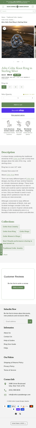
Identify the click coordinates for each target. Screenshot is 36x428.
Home (3, 17)
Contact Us (8, 336)
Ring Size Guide (10, 344)
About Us (7, 333)
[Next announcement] (32, 2)
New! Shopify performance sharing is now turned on (17, 242)
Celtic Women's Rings (11, 236)
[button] (3, 6)
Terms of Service (10, 370)
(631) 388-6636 (14, 390)
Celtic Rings (24, 231)
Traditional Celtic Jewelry (14, 17)
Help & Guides (9, 340)
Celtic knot (17, 159)
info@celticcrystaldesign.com (19, 394)
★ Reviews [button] (1, 249)
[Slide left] (14, 62)
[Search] (33, 11)
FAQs (6, 348)
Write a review (18, 287)
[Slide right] (22, 62)
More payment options (18, 115)
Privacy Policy (9, 366)
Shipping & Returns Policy (13, 362)
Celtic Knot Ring (9, 231)
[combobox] (18, 11)
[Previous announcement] (4, 2)
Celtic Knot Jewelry (7, 19)
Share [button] (5, 254)
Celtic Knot (10, 175)
